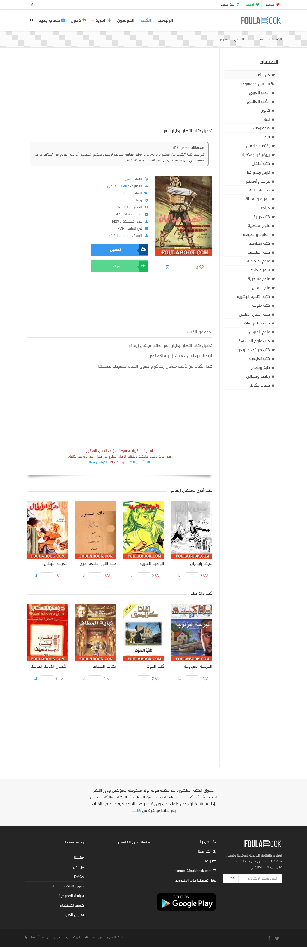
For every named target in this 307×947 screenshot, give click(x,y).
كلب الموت (155, 667)
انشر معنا (205, 851)
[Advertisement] (119, 93)
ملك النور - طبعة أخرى (98, 564)
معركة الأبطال (56, 564)
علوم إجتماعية (258, 261)
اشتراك (231, 878)
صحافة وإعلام (258, 190)
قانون (265, 110)
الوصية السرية (152, 564)
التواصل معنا (98, 462)
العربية (127, 179)
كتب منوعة (261, 305)
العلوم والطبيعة (256, 234)
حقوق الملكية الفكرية (68, 886)
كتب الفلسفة (259, 252)
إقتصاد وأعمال (258, 146)
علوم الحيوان (259, 332)
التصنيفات (261, 39)
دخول (76, 20)
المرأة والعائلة (258, 199)
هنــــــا (136, 810)
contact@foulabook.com (193, 870)
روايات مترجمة (122, 193)
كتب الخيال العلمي (254, 314)
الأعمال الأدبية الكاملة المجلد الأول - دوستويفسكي (47, 667)
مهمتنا (270, 4)
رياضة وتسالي (258, 376)
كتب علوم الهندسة (254, 341)
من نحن (78, 867)
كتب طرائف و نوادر (254, 349)
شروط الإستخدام (72, 905)
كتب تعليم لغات (257, 323)
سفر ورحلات (260, 270)
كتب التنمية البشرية (253, 296)
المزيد (101, 20)
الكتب (146, 20)
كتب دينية (262, 216)
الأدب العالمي (242, 39)
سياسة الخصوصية (71, 896)
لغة (267, 119)
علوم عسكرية (259, 279)
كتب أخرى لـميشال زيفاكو (191, 490)
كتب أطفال (261, 163)
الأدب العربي (259, 92)
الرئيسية (165, 20)
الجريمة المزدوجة (198, 667)
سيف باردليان (201, 564)
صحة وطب (261, 128)
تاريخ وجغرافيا (258, 172)
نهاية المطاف (104, 667)
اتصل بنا (206, 842)
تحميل (115, 249)
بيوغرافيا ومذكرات (255, 154)
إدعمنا (207, 861)
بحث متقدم (228, 4)
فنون (266, 137)
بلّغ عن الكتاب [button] (136, 462)
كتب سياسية (259, 243)
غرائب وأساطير (258, 181)
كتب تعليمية (259, 358)
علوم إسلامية (259, 225)
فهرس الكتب (74, 915)
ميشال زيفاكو (119, 235)
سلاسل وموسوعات (254, 83)
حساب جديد (50, 20)
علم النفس (261, 287)
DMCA (79, 876)
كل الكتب (262, 75)
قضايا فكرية (260, 385)
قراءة (115, 266)
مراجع (265, 208)
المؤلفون (126, 20)
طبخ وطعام (260, 367)
